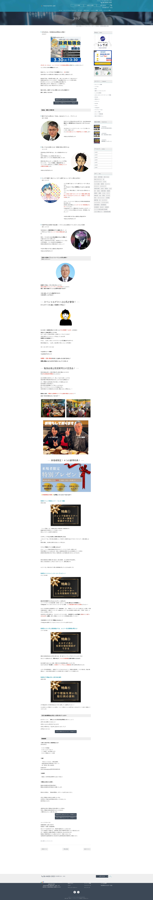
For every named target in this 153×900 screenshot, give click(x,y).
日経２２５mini (106, 177)
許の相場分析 (96, 207)
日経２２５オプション (98, 179)
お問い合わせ (103, 5)
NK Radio (96, 97)
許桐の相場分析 (96, 204)
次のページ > (87, 849)
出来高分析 (107, 207)
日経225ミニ (97, 99)
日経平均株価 (100, 177)
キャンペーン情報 (98, 84)
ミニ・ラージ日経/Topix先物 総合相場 (100, 209)
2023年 (96, 157)
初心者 (95, 177)
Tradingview (43, 604)
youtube (102, 188)
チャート (108, 193)
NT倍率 (103, 195)
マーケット (97, 101)
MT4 (95, 191)
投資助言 (95, 193)
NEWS (42, 841)
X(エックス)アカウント (47, 170)
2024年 (96, 155)
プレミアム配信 (96, 184)
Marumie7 (102, 207)
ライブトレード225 (98, 110)
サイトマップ (87, 887)
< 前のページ (44, 849)
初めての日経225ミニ (99, 116)
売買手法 (106, 188)
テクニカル (108, 195)
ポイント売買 (97, 112)
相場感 (100, 193)
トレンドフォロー (97, 202)
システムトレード (103, 186)
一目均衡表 (107, 197)
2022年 (96, 160)
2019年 (96, 167)
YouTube (96, 103)
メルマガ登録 (77, 5)
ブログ (110, 188)
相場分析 (108, 191)
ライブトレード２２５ (98, 181)
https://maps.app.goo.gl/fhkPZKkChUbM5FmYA (50, 769)
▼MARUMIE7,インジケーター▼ (52, 620)
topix (100, 195)
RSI (99, 200)
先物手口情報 (103, 191)
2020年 (96, 165)
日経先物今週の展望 (107, 211)
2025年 (96, 152)
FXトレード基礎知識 (99, 114)
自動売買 (102, 184)
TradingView (97, 107)
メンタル (103, 193)
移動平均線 (96, 200)
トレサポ (96, 86)
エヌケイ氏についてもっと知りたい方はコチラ (52, 249)
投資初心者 (96, 195)
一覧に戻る (65, 849)
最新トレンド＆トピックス (47, 841)
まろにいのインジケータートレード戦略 (103, 95)
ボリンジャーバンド (101, 197)
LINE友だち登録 (90, 5)
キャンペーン (107, 184)
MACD (95, 197)
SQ (103, 179)
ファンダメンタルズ (105, 202)
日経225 (98, 191)
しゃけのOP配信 (98, 93)
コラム (96, 105)
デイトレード (96, 186)
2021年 (96, 162)
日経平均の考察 (96, 188)
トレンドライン (104, 200)
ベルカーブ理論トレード (98, 211)
